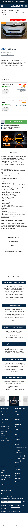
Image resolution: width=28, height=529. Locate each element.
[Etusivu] (15, 6)
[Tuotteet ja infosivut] (2, 6)
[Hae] (22, 6)
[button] (21, 65)
